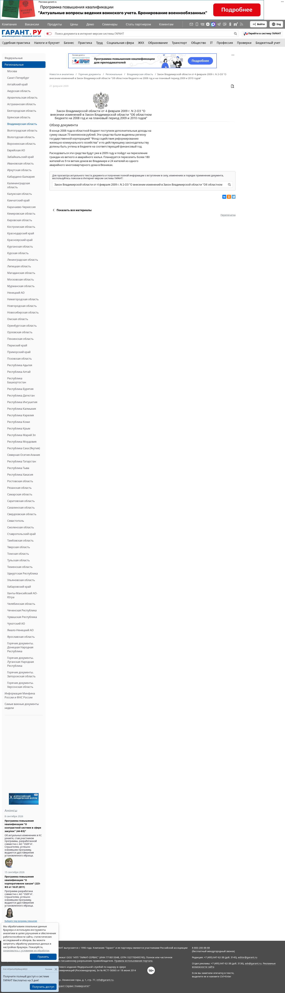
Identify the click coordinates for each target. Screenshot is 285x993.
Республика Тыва (18, 468)
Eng (279, 24)
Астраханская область (21, 104)
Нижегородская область (23, 299)
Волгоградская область (22, 130)
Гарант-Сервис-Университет (73, 986)
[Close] (56, 969)
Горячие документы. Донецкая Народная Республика (20, 647)
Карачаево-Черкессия (21, 207)
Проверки (244, 43)
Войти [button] (261, 24)
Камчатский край (18, 200)
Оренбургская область (22, 325)
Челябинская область (21, 604)
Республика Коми (18, 422)
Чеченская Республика (22, 610)
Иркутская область (19, 170)
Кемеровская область (21, 213)
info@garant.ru (104, 979)
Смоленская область (20, 527)
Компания (9, 24)
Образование (158, 43)
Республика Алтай (19, 372)
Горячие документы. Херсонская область (20, 685)
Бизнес (69, 43)
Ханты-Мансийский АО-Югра (22, 595)
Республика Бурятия (20, 389)
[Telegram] (234, 197)
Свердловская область (21, 514)
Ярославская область (21, 637)
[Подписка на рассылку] (191, 24)
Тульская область (18, 560)
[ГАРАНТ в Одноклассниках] (230, 24)
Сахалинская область (21, 507)
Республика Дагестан (21, 395)
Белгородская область (21, 111)
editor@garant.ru (247, 957)
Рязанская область (19, 488)
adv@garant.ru (253, 963)
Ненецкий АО (16, 292)
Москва (12, 71)
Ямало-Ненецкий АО (20, 630)
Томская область (18, 553)
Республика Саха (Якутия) (23, 448)
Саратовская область (21, 501)
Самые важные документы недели (22, 706)
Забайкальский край (20, 157)
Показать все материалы (74, 210)
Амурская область (19, 91)
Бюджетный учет (268, 43)
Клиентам (166, 24)
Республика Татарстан (21, 461)
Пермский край (17, 345)
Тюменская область (20, 567)
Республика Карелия (20, 415)
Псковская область (19, 358)
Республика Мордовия (21, 441)
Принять (43, 957)
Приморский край (19, 352)
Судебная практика (16, 43)
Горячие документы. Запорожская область (21, 674)
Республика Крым (18, 428)
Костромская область (21, 227)
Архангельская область (22, 97)
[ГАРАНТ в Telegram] (219, 24)
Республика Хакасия (20, 474)
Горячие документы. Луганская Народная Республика (20, 662)
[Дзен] (207, 24)
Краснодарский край (20, 233)
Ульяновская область (21, 580)
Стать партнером (138, 24)
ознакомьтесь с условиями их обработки (26, 950)
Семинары (109, 24)
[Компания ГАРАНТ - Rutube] (236, 24)
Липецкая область (19, 266)
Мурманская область (21, 286)
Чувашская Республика (22, 617)
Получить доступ (43, 987)
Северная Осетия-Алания (23, 455)
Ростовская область (20, 481)
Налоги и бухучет (47, 43)
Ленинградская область (22, 260)
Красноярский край (19, 240)
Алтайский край (17, 84)
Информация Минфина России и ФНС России (20, 695)
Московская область (20, 279)
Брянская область (19, 117)
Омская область (17, 319)
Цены (74, 24)
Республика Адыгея (19, 365)
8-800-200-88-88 (201, 947)
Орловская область (19, 332)
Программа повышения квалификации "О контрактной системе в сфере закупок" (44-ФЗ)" (23, 826)
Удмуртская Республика (22, 573)
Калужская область (19, 194)
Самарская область (19, 494)
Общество (198, 43)
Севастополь (15, 521)
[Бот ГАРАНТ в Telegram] (225, 24)
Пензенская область (20, 339)
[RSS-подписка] (241, 24)
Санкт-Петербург (18, 78)
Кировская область (19, 220)
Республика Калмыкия (21, 408)
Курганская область (20, 246)
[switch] (49, 33)
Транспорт (179, 43)
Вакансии (32, 24)
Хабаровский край (19, 586)
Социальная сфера (120, 43)
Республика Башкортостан (16, 380)
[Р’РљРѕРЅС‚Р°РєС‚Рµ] (224, 197)
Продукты (55, 24)
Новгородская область (22, 306)
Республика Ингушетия (22, 402)
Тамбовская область (20, 540)
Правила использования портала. (133, 960)
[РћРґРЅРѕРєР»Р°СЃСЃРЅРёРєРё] (229, 197)
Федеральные (14, 58)
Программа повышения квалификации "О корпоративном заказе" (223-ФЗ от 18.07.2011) (22, 882)
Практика (85, 43)
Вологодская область (21, 137)
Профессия (225, 43)
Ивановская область (20, 163)
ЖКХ (141, 43)
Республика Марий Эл (21, 435)
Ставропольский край (21, 534)
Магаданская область (21, 273)
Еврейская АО (16, 150)
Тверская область (18, 547)
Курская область (18, 253)
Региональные (14, 64)
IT (211, 43)
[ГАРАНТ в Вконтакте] (203, 24)
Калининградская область (18, 185)
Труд (99, 43)
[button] (262, 33)
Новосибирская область (23, 312)
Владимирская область (22, 124)
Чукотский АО (16, 623)
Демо (90, 24)
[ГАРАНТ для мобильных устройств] (197, 24)
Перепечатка (228, 215)
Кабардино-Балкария (21, 176)
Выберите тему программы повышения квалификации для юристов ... (21, 922)
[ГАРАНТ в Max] (213, 24)
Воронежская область (21, 144)
